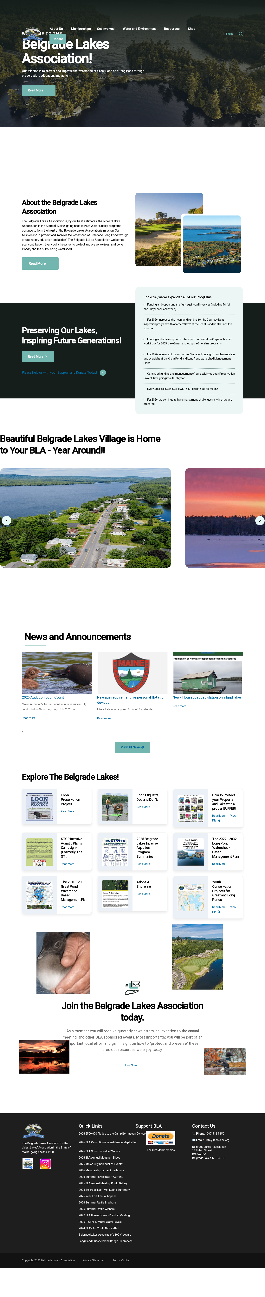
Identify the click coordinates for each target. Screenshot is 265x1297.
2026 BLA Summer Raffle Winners (99, 1151)
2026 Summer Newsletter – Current (101, 1176)
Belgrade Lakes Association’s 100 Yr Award (105, 1234)
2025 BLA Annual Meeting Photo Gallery (103, 1183)
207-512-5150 (215, 1133)
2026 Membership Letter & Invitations (102, 1170)
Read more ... (30, 706)
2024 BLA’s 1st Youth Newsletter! (99, 1228)
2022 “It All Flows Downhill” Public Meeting (104, 1215)
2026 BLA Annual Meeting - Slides (99, 1157)
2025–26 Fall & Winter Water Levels (100, 1221)
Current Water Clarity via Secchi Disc (126, 697)
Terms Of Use (121, 1260)
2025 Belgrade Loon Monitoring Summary (104, 1189)
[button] (260, 520)
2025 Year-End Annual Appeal (97, 1196)
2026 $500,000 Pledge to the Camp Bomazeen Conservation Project (120, 1133)
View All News (131, 747)
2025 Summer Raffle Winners (97, 1208)
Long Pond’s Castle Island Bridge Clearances (105, 1241)
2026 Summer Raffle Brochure (97, 1202)
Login (229, 33)
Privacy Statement (94, 1260)
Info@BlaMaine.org (217, 1140)
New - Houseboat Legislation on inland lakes (56, 697)
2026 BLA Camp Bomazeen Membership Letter (108, 1142)
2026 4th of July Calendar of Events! (101, 1164)
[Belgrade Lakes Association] (33, 33)
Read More (36, 104)
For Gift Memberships (161, 1150)
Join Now (130, 1065)
